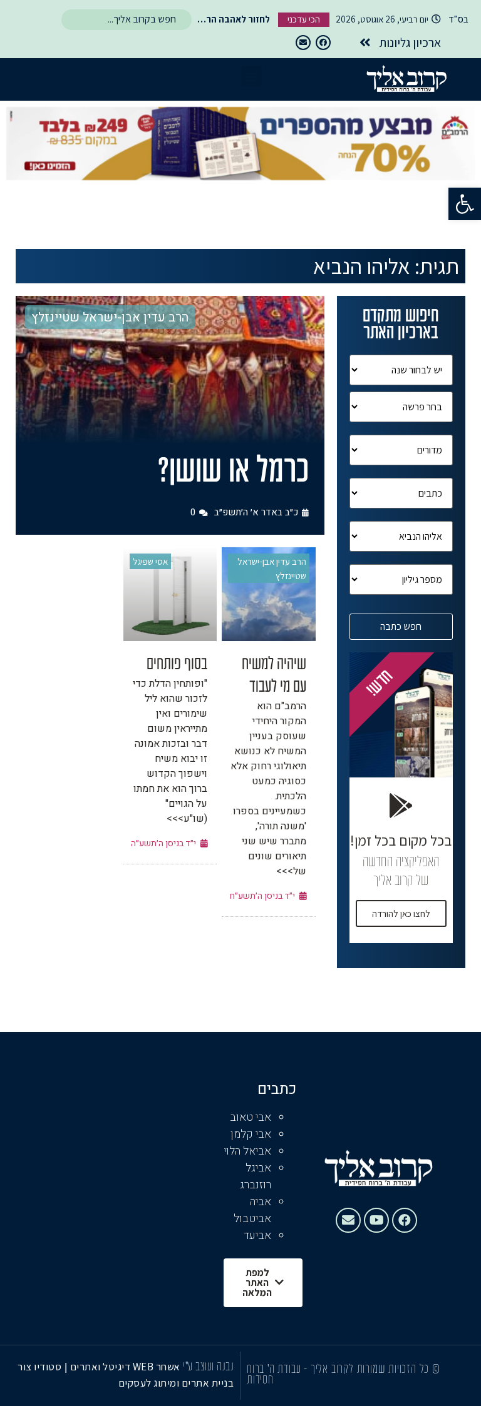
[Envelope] (303, 42)
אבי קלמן (250, 1134)
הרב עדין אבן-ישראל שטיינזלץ (110, 317)
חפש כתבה (401, 626)
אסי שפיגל (150, 561)
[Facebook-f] (323, 42)
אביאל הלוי (247, 1151)
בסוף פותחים (177, 665)
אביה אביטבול (252, 1210)
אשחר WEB (156, 1366)
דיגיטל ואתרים (101, 1366)
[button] (464, 204)
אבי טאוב (250, 1117)
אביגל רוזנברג (255, 1176)
